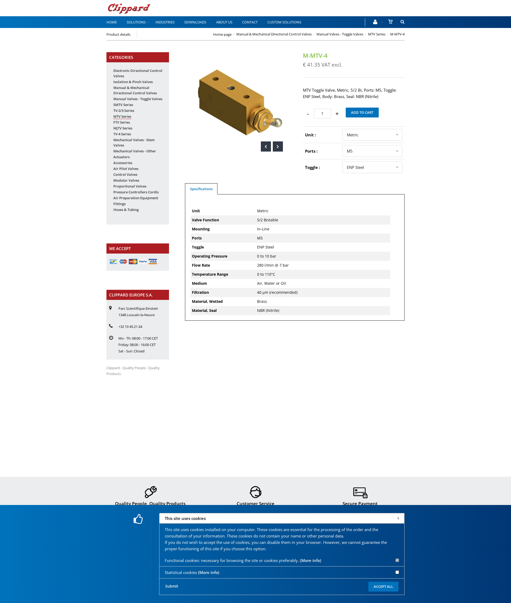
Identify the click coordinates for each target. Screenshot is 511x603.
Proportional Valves (129, 186)
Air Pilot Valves (125, 168)
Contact (250, 22)
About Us (224, 22)
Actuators (121, 156)
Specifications (201, 188)
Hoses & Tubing (126, 209)
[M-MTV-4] (236, 56)
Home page (222, 34)
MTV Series (376, 34)
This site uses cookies (185, 518)
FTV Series (121, 122)
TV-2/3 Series (123, 110)
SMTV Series (123, 104)
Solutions (136, 22)
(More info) (310, 560)
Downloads (195, 22)
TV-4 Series (122, 134)
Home (111, 22)
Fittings (119, 203)
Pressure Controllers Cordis (136, 192)
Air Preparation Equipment (135, 197)
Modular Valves (126, 180)
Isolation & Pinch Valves (133, 81)
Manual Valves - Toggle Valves (339, 34)
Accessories (122, 162)
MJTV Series (122, 128)
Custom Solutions (284, 22)
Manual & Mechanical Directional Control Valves (274, 34)
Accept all (383, 586)
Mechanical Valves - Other (134, 151)
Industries (165, 22)
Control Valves (125, 174)
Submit (171, 586)
